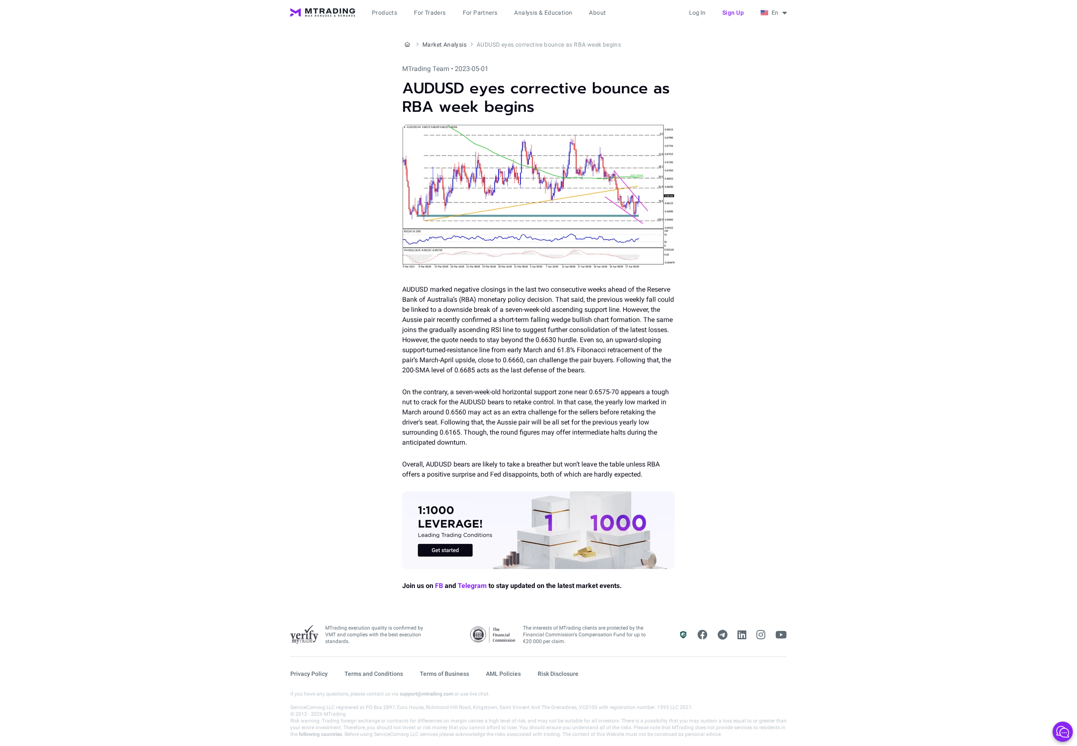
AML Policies (503, 673)
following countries (320, 734)
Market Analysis (444, 44)
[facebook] (703, 635)
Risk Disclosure (558, 673)
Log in (697, 12)
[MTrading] (322, 12)
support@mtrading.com (426, 694)
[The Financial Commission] (493, 635)
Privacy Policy (309, 673)
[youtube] (781, 635)
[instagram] (760, 635)
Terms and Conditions (374, 673)
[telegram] (722, 635)
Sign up (733, 12)
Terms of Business (444, 673)
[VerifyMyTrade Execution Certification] (304, 634)
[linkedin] (741, 635)
